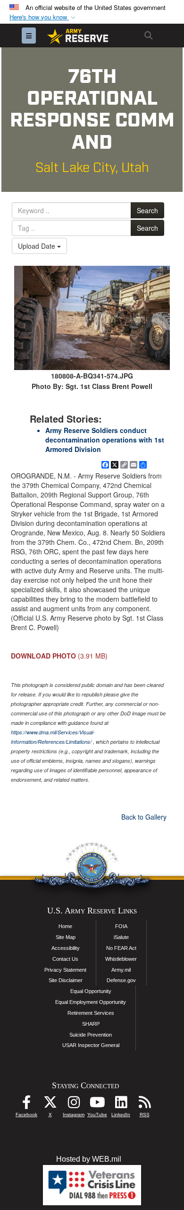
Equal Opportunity (90, 991)
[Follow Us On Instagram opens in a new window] (73, 1105)
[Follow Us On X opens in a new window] (50, 1105)
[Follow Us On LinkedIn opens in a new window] (121, 1105)
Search (147, 210)
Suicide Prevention (90, 1035)
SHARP (91, 1024)
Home (65, 926)
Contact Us (65, 959)
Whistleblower (121, 959)
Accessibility (65, 948)
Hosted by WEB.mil (88, 1159)
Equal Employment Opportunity (90, 1002)
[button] (43, 17)
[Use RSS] (144, 1105)
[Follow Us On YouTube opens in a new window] (97, 1105)
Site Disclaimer (66, 980)
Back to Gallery (144, 817)
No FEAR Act (121, 948)
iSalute (121, 937)
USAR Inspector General (90, 1045)
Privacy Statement (65, 970)
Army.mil (121, 970)
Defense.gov (121, 980)
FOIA (121, 926)
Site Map (65, 937)
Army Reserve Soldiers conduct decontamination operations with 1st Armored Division (104, 439)
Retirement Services (90, 1013)
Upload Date (37, 246)
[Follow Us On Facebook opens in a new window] (26, 1105)
